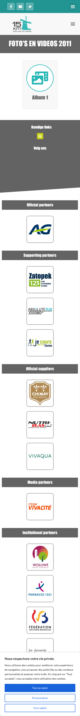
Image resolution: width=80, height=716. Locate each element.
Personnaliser (40, 697)
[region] (40, 684)
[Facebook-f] (11, 6)
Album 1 (40, 97)
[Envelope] (20, 6)
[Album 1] (40, 78)
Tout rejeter (40, 707)
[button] (72, 6)
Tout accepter (40, 687)
